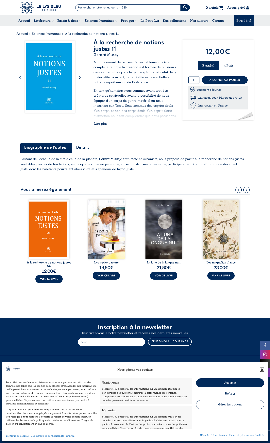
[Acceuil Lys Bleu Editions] (40, 7)
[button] (262, 370)
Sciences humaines (99, 21)
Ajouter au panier (224, 80)
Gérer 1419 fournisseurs (213, 434)
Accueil (24, 21)
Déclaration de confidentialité (47, 435)
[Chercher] (185, 7)
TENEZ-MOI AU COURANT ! (170, 341)
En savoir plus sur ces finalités (246, 434)
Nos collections (174, 21)
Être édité (243, 21)
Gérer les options (230, 404)
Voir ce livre (49, 279)
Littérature (42, 21)
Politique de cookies (17, 435)
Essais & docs (67, 21)
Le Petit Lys (150, 21)
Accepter (230, 382)
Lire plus (101, 123)
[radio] (208, 65)
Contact (218, 21)
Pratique (127, 21)
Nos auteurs (199, 21)
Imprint (70, 435)
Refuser (230, 393)
